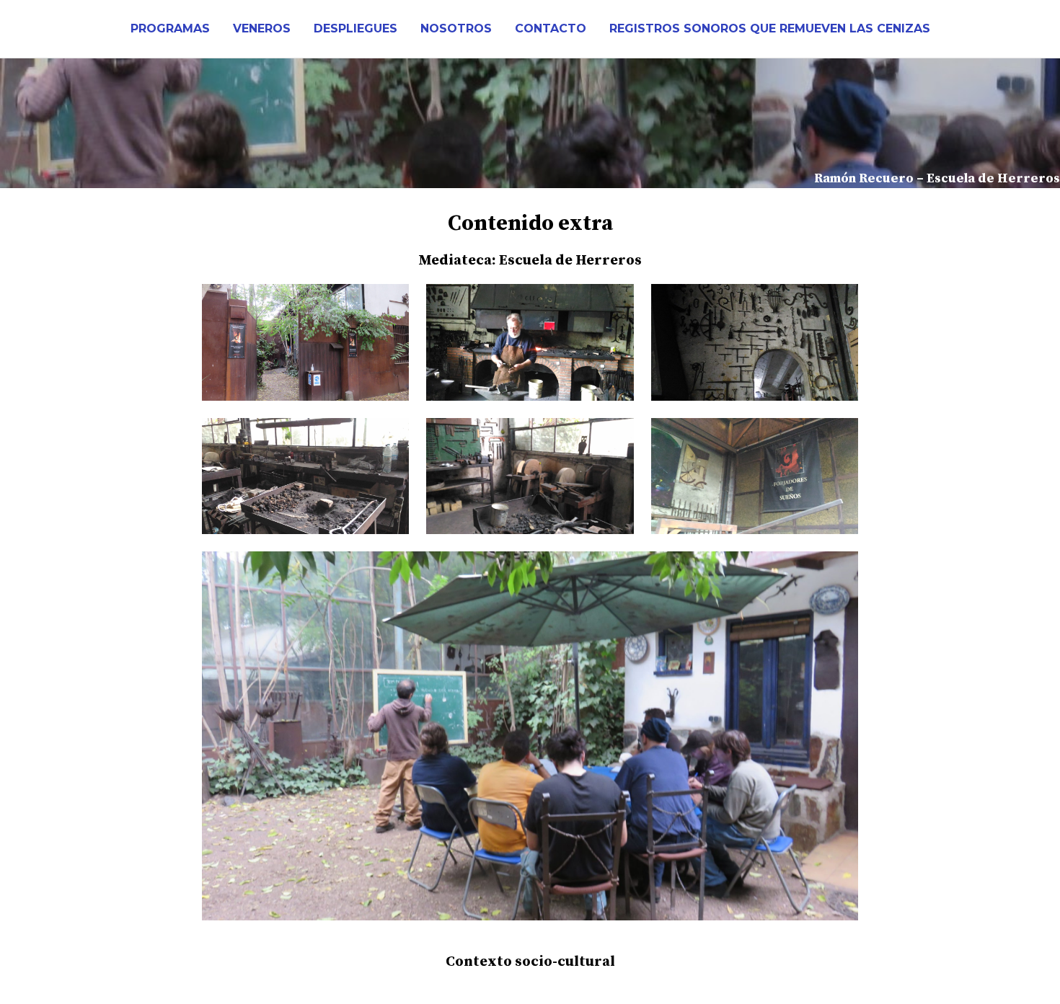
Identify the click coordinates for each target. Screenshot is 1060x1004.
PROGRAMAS (170, 28)
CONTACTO (550, 28)
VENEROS (262, 28)
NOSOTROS (456, 28)
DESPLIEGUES (355, 28)
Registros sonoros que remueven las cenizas (769, 28)
